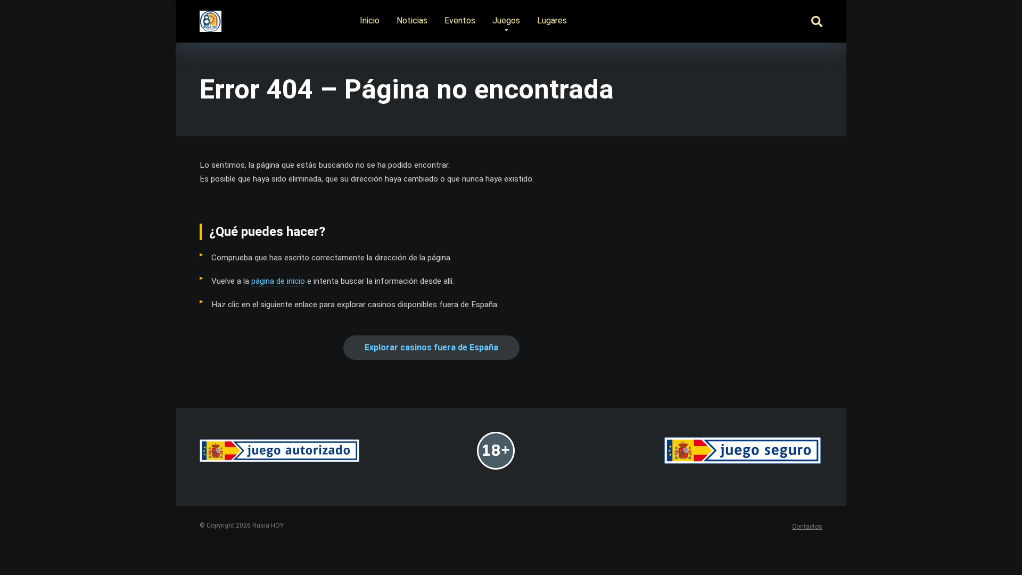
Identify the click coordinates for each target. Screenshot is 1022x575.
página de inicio (278, 281)
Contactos (807, 526)
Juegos (506, 20)
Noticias (412, 20)
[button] (431, 347)
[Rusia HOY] (210, 17)
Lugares (552, 20)
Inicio (370, 20)
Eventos (459, 20)
